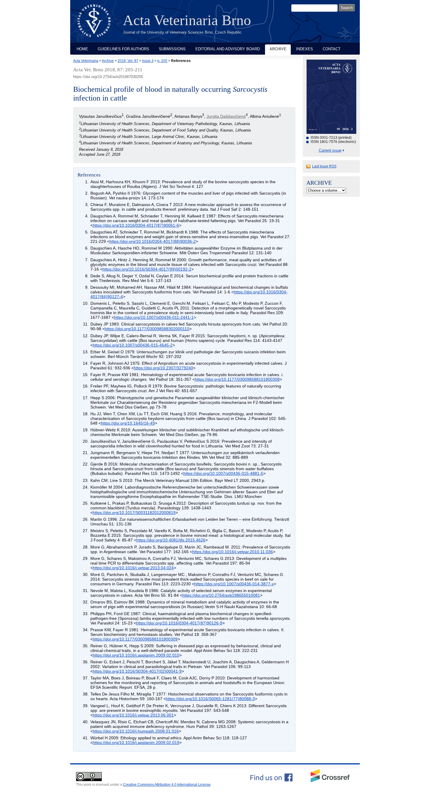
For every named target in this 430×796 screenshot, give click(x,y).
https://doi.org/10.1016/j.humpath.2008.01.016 (136, 731)
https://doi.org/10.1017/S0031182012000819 (134, 512)
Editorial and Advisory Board (227, 49)
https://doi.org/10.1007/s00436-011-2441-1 (154, 317)
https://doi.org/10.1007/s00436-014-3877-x (234, 584)
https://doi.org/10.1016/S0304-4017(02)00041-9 (137, 671)
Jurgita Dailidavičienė (226, 116)
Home (82, 49)
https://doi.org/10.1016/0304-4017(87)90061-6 (136, 225)
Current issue (330, 150)
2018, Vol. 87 (128, 61)
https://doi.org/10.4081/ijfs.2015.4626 (170, 540)
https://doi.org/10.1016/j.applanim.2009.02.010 (136, 655)
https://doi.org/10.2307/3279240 (163, 368)
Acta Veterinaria (85, 61)
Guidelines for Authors (123, 49)
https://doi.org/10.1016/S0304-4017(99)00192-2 (146, 269)
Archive (277, 49)
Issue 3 (148, 61)
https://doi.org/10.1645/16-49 (128, 423)
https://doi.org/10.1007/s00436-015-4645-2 (133, 345)
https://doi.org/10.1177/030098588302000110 (147, 328)
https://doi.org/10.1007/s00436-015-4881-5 (223, 473)
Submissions (172, 49)
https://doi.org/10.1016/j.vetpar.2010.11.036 (232, 551)
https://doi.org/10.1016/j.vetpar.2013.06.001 (133, 715)
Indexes (304, 49)
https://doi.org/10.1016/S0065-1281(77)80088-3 (210, 698)
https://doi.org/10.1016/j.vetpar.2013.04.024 (133, 567)
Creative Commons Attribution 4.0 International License (167, 785)
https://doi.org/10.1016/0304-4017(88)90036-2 (152, 241)
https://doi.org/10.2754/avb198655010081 (221, 595)
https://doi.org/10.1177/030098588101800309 (135, 639)
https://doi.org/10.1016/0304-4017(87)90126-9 (179, 623)
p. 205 (162, 61)
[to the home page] (98, 24)
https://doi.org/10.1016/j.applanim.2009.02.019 (136, 742)
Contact (331, 49)
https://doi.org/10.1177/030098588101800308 (237, 379)
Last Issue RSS (324, 166)
